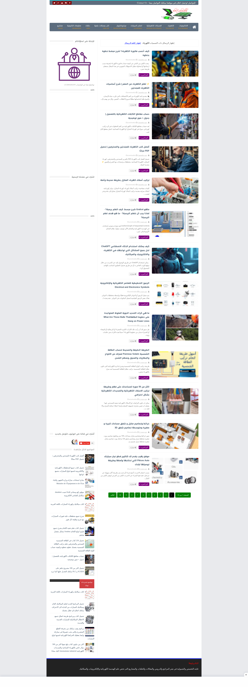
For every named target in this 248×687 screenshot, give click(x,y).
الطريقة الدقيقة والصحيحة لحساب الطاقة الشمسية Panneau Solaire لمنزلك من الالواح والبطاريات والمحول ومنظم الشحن (127, 354)
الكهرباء (170, 27)
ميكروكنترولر (119, 27)
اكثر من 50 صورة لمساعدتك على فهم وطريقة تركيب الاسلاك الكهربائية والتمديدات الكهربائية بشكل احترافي (125, 391)
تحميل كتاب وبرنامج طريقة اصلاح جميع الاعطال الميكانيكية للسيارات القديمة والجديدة (69, 619)
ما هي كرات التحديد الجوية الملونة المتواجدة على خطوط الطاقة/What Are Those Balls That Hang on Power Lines (126, 317)
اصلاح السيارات (136, 27)
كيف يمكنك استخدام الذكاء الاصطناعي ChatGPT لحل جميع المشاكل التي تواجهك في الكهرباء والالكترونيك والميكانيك (125, 250)
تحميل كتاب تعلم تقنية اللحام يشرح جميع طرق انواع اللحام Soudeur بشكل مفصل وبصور (68, 531)
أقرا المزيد (144, 75)
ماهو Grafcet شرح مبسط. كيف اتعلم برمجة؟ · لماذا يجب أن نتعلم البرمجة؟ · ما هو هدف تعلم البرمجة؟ (126, 213)
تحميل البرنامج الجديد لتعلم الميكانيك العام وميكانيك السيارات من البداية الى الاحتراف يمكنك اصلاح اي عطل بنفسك (68, 607)
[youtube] (62, 3)
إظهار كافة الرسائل (132, 43)
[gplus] (58, 3)
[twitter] (54, 3)
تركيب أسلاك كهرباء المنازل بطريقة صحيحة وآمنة (124, 180)
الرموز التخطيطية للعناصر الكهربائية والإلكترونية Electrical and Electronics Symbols (124, 285)
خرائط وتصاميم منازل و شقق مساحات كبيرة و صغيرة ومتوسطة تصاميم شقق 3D (126, 426)
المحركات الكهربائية (154, 27)
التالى (112, 495)
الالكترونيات (183, 27)
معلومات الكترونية (74, 27)
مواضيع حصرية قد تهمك (86, 583)
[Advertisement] (104, 14)
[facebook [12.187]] (70, 3)
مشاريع (60, 27)
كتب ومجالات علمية (101, 27)
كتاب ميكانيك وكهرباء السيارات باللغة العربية (67, 504)
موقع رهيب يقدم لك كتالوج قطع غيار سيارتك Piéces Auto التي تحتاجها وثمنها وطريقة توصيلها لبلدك (126, 460)
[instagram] (66, 3)
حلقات (87, 27)
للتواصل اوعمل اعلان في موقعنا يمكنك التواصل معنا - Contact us (166, 2)
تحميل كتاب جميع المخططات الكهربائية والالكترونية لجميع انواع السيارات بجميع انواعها (69, 471)
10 (120, 495)
